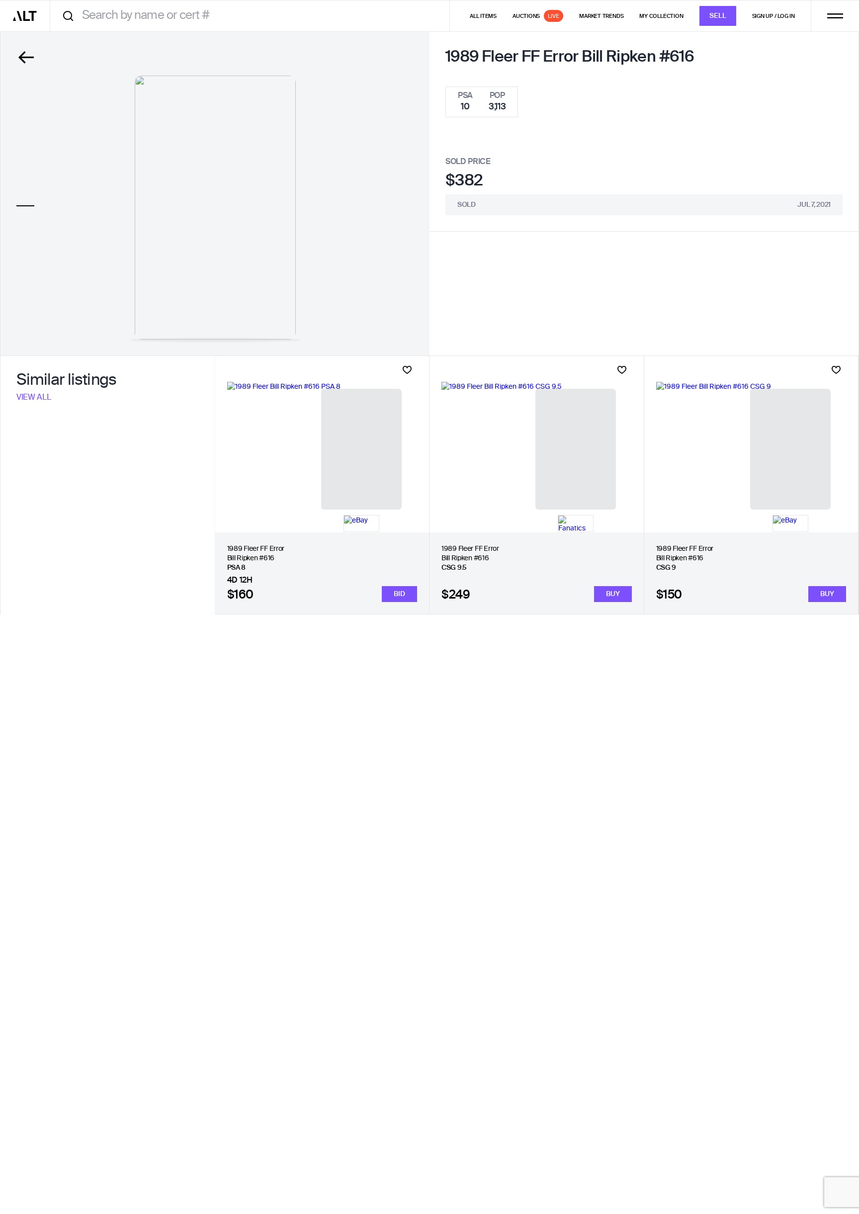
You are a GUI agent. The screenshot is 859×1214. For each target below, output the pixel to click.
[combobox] (253, 15)
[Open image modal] (215, 208)
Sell (717, 15)
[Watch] (407, 370)
